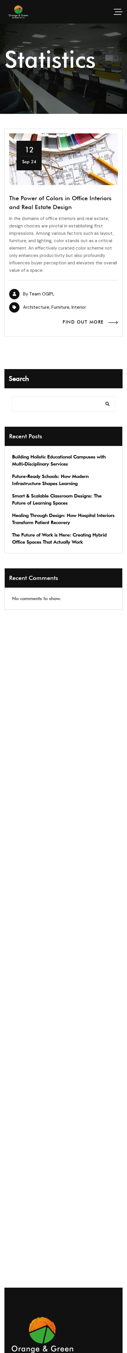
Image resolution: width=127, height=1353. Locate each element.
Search (19, 378)
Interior (78, 307)
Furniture (60, 307)
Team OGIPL (42, 294)
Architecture (36, 307)
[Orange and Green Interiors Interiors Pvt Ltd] (18, 12)
